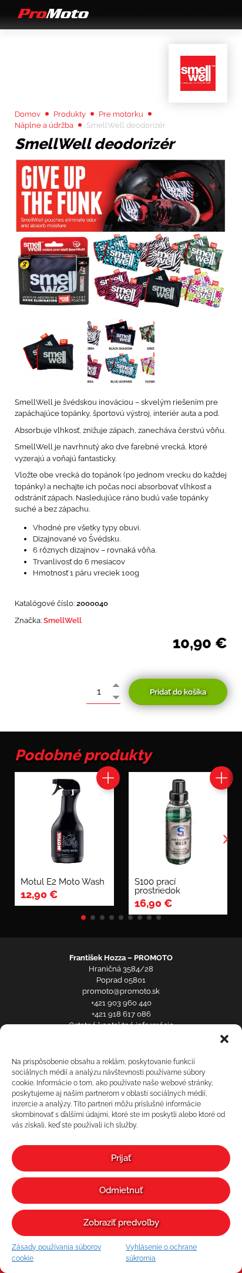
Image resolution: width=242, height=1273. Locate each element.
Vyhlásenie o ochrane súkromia (161, 1252)
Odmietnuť (121, 1190)
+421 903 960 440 (121, 1002)
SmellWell (62, 620)
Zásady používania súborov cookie (56, 1252)
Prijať (121, 1158)
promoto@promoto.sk (121, 991)
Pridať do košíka (178, 692)
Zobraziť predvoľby (121, 1222)
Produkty (69, 114)
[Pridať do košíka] (108, 778)
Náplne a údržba (44, 125)
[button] (224, 1039)
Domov (28, 114)
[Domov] (52, 17)
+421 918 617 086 (121, 1014)
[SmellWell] (198, 73)
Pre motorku (121, 114)
